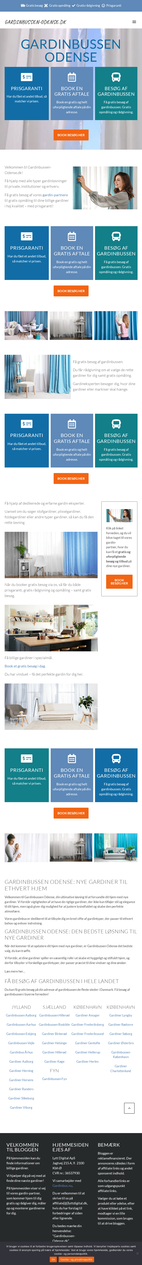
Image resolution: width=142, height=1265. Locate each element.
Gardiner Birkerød (54, 1034)
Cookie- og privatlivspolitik (76, 1259)
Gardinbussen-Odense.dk (35, 22)
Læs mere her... (15, 971)
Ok (53, 1259)
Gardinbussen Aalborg (21, 1015)
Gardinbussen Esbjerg (21, 1034)
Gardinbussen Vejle (21, 1043)
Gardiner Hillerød (54, 1052)
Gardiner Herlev (87, 1061)
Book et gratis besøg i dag (25, 666)
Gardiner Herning (21, 1071)
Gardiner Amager (88, 1015)
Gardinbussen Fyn (54, 1079)
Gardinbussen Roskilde (54, 1024)
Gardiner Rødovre (120, 1024)
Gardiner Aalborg (21, 1061)
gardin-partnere (55, 195)
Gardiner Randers (21, 1089)
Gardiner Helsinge (54, 1043)
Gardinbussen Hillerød (54, 1015)
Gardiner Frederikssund (87, 1034)
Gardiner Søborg (120, 1034)
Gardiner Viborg (21, 1107)
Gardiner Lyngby (120, 1015)
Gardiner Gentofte (87, 1043)
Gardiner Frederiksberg (87, 1024)
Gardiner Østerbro (121, 1043)
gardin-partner (29, 1193)
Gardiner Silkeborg (21, 1098)
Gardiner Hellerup (87, 1052)
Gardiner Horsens (21, 1080)
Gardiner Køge (54, 1061)
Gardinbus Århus (21, 1052)
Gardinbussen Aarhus (21, 1024)
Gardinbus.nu (62, 1186)
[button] (134, 21)
